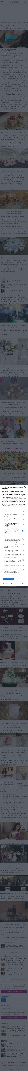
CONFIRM (8, 578)
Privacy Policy (22, 583)
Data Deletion (6, 583)
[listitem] (14, 511)
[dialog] (14, 535)
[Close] (25, 487)
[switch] (23, 514)
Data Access (14, 583)
